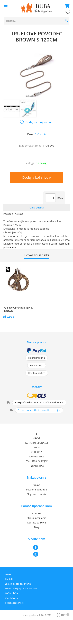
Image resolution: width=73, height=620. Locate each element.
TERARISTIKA (36, 465)
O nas (8, 574)
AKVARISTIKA (36, 456)
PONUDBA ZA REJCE (36, 461)
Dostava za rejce (36, 522)
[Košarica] (66, 6)
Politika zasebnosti (14, 602)
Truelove (48, 146)
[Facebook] (36, 547)
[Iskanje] (66, 21)
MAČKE (36, 438)
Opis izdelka (37, 207)
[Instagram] (36, 554)
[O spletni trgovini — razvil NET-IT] (63, 615)
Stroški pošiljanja (36, 518)
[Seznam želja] (64, 12)
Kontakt (36, 513)
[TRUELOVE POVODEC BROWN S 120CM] (36, 75)
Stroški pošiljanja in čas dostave (21, 588)
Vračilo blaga (11, 598)
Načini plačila (11, 593)
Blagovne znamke (37, 494)
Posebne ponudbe (36, 489)
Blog (36, 527)
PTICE (36, 447)
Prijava (36, 485)
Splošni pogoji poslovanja (18, 583)
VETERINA (36, 452)
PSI (36, 433)
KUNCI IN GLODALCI (36, 442)
